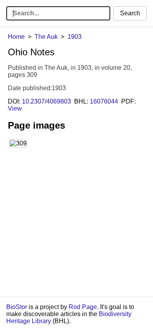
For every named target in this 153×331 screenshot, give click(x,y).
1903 (74, 36)
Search (130, 13)
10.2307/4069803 (46, 101)
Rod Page (83, 307)
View (15, 108)
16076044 (104, 101)
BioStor (16, 307)
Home (16, 36)
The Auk (46, 36)
